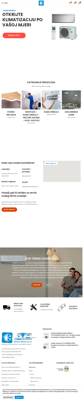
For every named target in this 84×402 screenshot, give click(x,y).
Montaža (36, 285)
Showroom (34, 381)
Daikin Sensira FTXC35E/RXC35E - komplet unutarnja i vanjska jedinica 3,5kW (64, 345)
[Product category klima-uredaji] (51, 103)
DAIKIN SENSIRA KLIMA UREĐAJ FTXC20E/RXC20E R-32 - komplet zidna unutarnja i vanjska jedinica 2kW (65, 335)
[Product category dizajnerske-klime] (71, 105)
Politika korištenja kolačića (11, 374)
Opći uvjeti (5, 385)
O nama (31, 374)
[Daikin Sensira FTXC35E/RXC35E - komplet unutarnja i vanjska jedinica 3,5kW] (46, 345)
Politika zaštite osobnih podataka (13, 371)
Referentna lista (36, 378)
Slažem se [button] (19, 397)
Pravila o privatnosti (8, 378)
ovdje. (18, 393)
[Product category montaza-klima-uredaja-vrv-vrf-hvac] (31, 107)
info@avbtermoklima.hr (14, 354)
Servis (48, 285)
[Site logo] (41, 3)
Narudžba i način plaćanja (10, 381)
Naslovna (32, 367)
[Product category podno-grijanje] (11, 105)
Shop (30, 371)
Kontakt (32, 385)
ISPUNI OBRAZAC (9, 209)
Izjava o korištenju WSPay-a (11, 367)
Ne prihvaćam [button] (8, 397)
